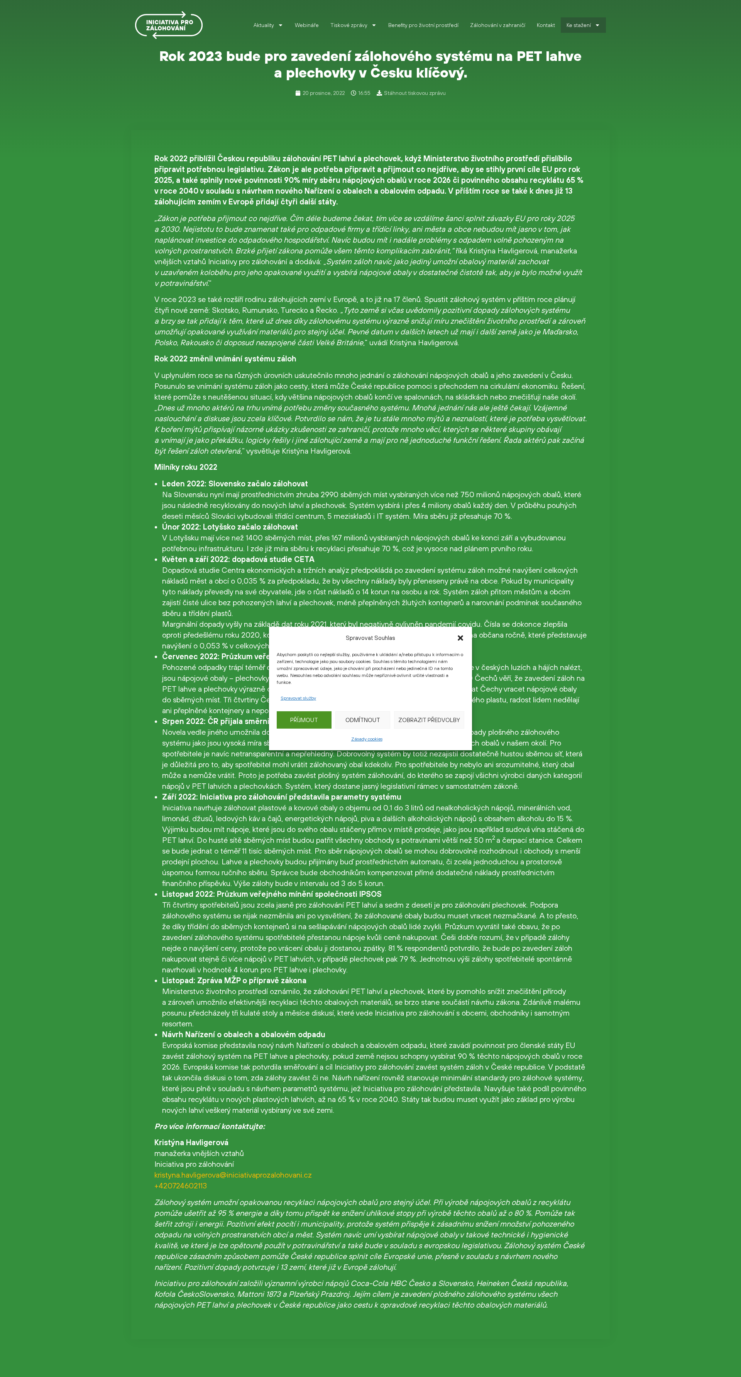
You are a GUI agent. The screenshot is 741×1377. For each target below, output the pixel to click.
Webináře (307, 25)
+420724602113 (180, 1185)
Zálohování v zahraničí (497, 25)
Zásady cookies (366, 739)
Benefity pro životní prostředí (423, 25)
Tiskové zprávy (348, 25)
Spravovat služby (298, 698)
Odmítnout (362, 720)
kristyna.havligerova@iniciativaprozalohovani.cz (233, 1174)
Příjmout (304, 720)
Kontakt (546, 25)
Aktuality (264, 25)
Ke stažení (579, 25)
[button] (460, 638)
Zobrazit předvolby (429, 720)
